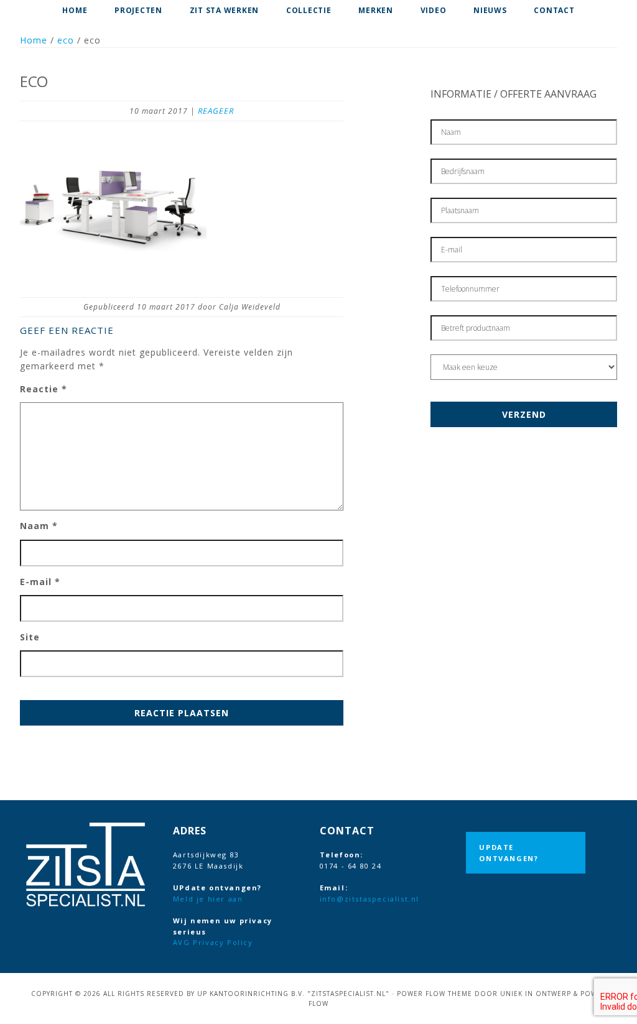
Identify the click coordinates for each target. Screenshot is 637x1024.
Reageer (216, 110)
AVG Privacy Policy (213, 942)
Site (30, 637)
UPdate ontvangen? (508, 852)
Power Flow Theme (434, 993)
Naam (39, 526)
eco (65, 40)
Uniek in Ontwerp (535, 993)
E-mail (40, 582)
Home (33, 40)
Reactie (43, 389)
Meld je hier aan (208, 898)
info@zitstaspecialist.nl (369, 898)
